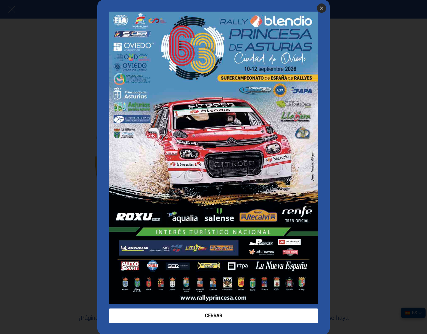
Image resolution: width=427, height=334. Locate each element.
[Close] (321, 8)
